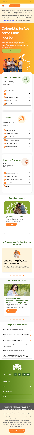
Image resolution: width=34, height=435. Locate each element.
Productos (6, 397)
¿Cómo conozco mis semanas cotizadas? (13, 350)
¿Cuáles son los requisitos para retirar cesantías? (13, 330)
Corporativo (6, 381)
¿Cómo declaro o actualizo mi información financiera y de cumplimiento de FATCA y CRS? (15, 355)
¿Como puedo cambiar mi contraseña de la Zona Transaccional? (16, 345)
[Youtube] (28, 374)
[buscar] (27, 6)
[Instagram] (24, 374)
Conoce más (11, 224)
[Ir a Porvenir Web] (3, 6)
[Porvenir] (17, 366)
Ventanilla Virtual (25, 407)
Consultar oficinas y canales (11, 51)
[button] (14, 236)
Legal (4, 386)
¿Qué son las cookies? (17, 431)
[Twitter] (15, 374)
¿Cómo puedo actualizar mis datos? (12, 340)
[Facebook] (19, 374)
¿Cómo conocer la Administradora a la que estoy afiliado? (16, 335)
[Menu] (31, 6)
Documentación (7, 391)
